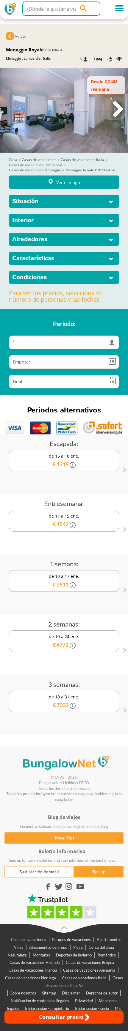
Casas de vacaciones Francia (33, 970)
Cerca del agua (101, 947)
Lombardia (32, 58)
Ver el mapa (68, 182)
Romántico (107, 955)
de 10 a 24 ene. (64, 641)
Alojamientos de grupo (48, 947)
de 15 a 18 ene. (64, 460)
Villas (18, 947)
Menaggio (13, 58)
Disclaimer (71, 993)
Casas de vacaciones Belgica (90, 962)
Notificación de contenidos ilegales (40, 1000)
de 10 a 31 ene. (64, 701)
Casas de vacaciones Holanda (35, 962)
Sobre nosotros (23, 993)
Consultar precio (62, 1016)
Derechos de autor (102, 993)
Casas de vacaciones (28, 939)
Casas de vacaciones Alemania (89, 970)
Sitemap (49, 993)
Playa (78, 947)
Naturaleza (17, 955)
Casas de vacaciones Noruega (30, 977)
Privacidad (84, 1000)
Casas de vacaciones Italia (84, 977)
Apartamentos (109, 939)
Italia (47, 58)
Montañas (41, 955)
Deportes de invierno (74, 955)
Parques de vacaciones (71, 939)
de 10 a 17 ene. (64, 580)
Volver (20, 36)
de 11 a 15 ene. (64, 520)
